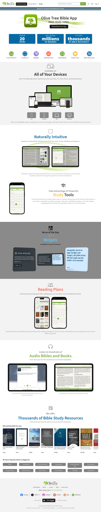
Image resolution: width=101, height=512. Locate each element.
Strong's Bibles (10, 470)
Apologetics (91, 470)
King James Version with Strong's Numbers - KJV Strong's (86, 449)
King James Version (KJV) (7, 448)
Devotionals (58, 464)
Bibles (10, 464)
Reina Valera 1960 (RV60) (47, 447)
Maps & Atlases (26, 470)
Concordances (91, 464)
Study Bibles (26, 464)
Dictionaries (42, 470)
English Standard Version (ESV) (20, 448)
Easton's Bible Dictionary (70, 448)
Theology (74, 470)
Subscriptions (58, 470)
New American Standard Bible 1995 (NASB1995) (60, 448)
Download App (21, 4)
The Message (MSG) (34, 447)
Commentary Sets (42, 464)
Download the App (59, 26)
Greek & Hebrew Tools (74, 465)
